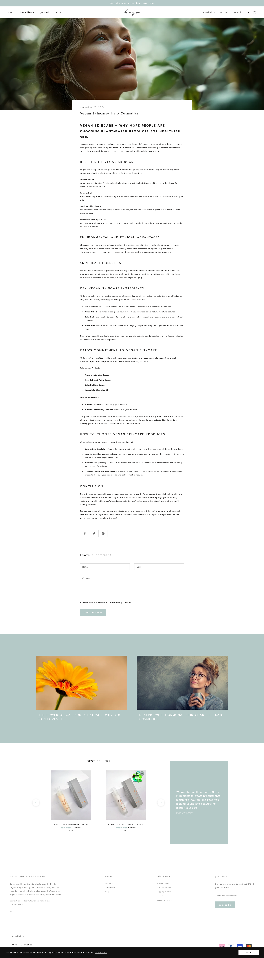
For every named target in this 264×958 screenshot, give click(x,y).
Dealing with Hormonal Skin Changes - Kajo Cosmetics (181, 717)
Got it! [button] (249, 952)
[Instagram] (10, 911)
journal (45, 12)
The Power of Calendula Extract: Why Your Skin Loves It (81, 717)
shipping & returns (165, 892)
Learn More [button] (101, 952)
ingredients (27, 12)
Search (238, 12)
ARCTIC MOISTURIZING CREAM (71, 824)
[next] (160, 802)
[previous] (35, 802)
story (107, 892)
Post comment (93, 612)
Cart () (251, 12)
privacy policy (163, 883)
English (208, 12)
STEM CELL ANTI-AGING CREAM (125, 824)
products (109, 883)
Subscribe (225, 904)
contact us (161, 896)
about (59, 12)
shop (11, 12)
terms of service (164, 887)
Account (225, 12)
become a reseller (164, 900)
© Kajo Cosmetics (22, 944)
